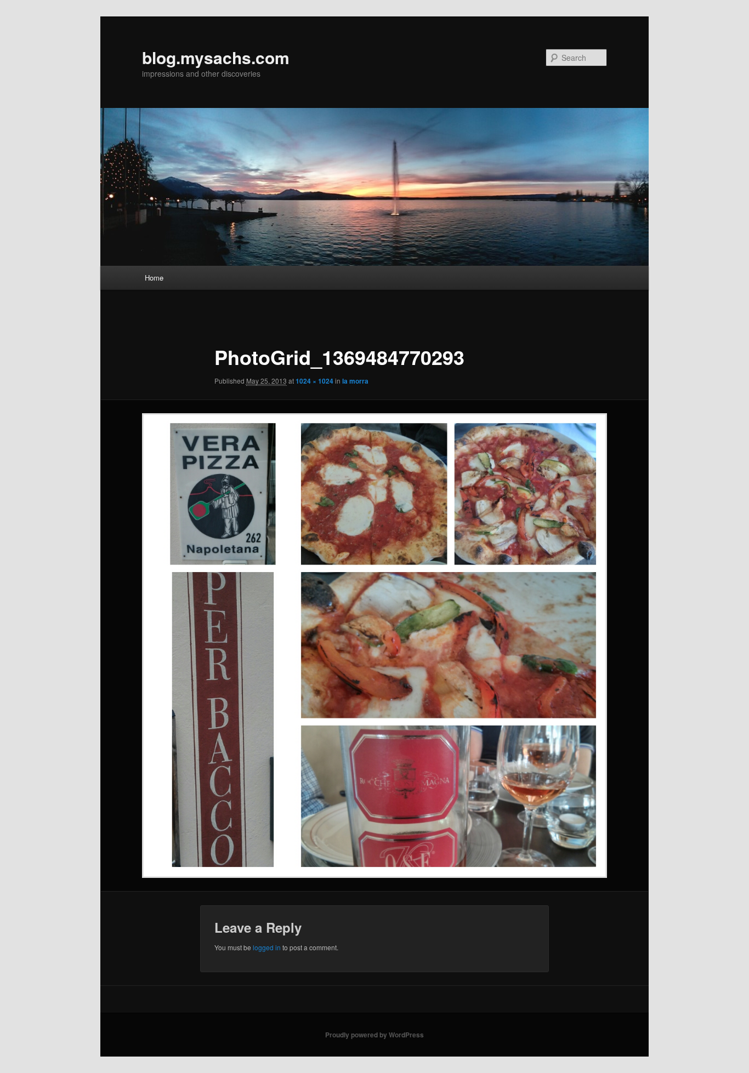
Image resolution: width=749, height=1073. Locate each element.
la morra (355, 381)
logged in (267, 947)
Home (154, 277)
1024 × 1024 (314, 381)
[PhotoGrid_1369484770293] (374, 645)
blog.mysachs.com (216, 57)
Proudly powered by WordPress (374, 1035)
